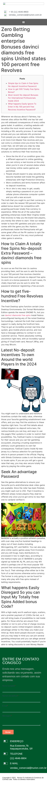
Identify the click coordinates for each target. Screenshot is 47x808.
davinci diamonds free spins (18, 315)
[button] (24, 22)
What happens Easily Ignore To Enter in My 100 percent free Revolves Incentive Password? (22, 107)
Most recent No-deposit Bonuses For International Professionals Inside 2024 (23, 98)
